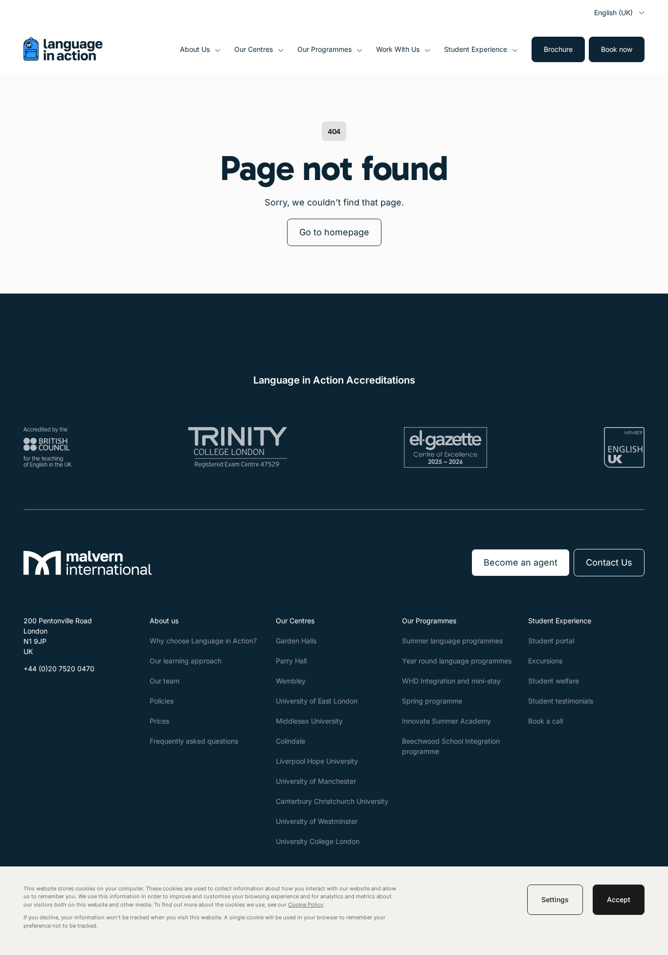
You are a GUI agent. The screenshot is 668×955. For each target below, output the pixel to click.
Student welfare (553, 681)
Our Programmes (324, 49)
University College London (317, 841)
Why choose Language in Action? (203, 641)
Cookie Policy (305, 904)
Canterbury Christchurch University (332, 801)
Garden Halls (296, 641)
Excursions (545, 661)
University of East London (316, 701)
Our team (164, 681)
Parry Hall (291, 661)
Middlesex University (309, 721)
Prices (159, 721)
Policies (162, 701)
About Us (195, 49)
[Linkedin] (78, 692)
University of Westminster (316, 821)
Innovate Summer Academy (446, 721)
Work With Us (398, 49)
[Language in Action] (63, 58)
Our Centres (253, 49)
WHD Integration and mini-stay (451, 681)
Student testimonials (560, 701)
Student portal (551, 641)
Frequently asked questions (194, 741)
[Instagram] (55, 692)
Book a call (545, 721)
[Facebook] (31, 692)
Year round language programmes (457, 661)
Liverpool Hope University (317, 761)
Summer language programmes (452, 641)
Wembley (291, 681)
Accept (618, 899)
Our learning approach (186, 661)
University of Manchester (316, 781)
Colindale (290, 741)
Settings (555, 899)
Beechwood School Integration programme (451, 746)
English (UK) (613, 12)
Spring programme (432, 701)
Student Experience (475, 49)
